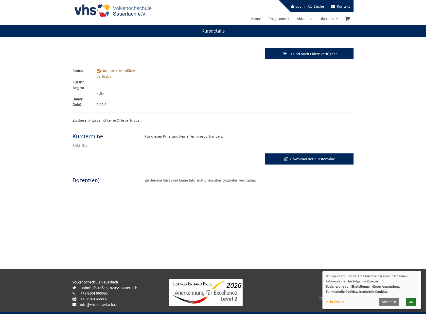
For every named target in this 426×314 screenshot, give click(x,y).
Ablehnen (389, 301)
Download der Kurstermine (312, 158)
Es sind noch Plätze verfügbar (312, 53)
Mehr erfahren (336, 301)
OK (411, 301)
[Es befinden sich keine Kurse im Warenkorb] (347, 18)
